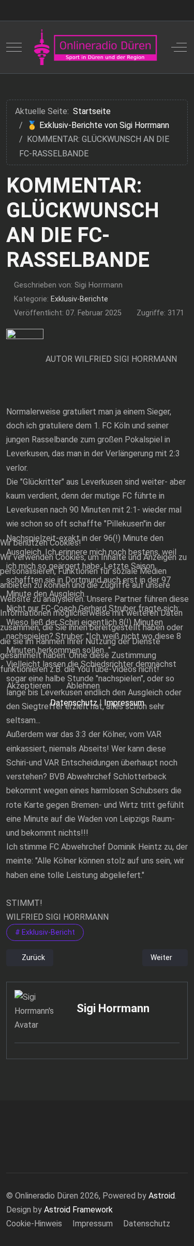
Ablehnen (83, 686)
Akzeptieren (29, 686)
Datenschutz (73, 703)
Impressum (124, 703)
